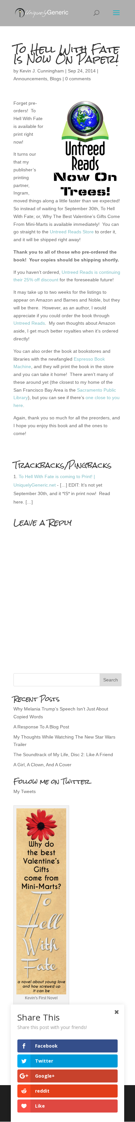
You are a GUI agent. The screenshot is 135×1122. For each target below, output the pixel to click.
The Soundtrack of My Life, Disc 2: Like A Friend (63, 754)
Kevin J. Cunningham (42, 70)
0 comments (78, 78)
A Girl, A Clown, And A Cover (42, 764)
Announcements (30, 78)
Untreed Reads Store (72, 231)
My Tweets (24, 791)
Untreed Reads (29, 323)
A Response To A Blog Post (41, 726)
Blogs (55, 78)
